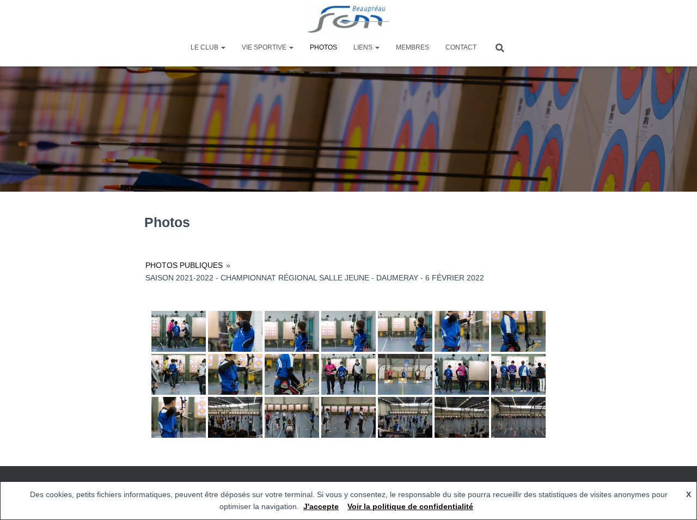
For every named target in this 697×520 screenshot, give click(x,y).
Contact (460, 47)
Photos (323, 47)
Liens (363, 47)
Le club (205, 47)
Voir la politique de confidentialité (410, 506)
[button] (222, 47)
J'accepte (321, 506)
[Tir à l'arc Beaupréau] (348, 19)
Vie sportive (265, 47)
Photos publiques (184, 265)
